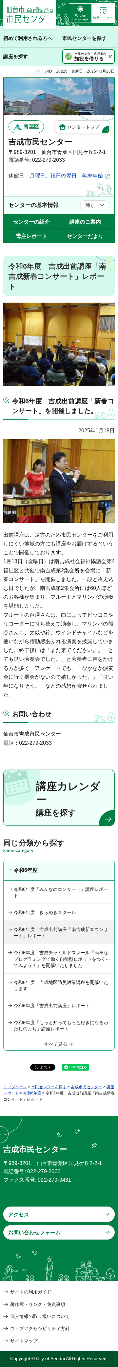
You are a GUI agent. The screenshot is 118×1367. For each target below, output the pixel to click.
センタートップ (83, 127)
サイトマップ (24, 1340)
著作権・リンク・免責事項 (37, 1304)
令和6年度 (26, 870)
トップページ (15, 1087)
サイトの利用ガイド (30, 1291)
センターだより (85, 236)
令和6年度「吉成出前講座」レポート (52, 1005)
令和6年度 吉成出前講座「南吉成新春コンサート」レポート (61, 933)
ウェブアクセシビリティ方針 (40, 1328)
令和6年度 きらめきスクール (45, 912)
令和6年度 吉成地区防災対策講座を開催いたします (61, 986)
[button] (103, 13)
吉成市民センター (86, 1087)
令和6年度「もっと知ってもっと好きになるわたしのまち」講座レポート (61, 1026)
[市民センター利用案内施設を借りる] (88, 56)
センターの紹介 (31, 222)
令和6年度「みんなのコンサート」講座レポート (61, 892)
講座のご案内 (85, 222)
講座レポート (31, 236)
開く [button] (90, 205)
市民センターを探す (49, 1087)
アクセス (18, 1214)
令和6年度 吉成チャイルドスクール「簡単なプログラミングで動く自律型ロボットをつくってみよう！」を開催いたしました (62, 959)
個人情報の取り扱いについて (40, 1316)
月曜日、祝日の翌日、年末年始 (66, 175)
